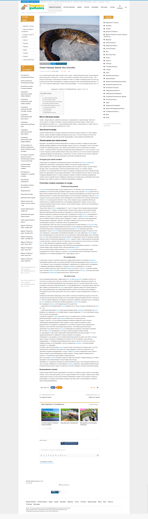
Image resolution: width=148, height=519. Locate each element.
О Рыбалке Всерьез (111, 66)
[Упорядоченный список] (51, 455)
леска (73, 351)
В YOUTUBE (29, 483)
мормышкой (93, 262)
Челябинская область (112, 111)
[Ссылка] (60, 455)
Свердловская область (113, 90)
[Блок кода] (58, 455)
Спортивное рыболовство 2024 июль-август (26, 116)
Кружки (25, 49)
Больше (107, 1)
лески (43, 302)
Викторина (37, 504)
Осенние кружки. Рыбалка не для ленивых (26, 166)
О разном (83, 409)
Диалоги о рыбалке (112, 31)
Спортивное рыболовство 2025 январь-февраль (26, 94)
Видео (79, 7)
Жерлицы (25, 46)
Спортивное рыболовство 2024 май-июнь (28, 124)
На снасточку (47, 111)
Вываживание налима (50, 112)
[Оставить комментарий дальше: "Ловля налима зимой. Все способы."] (68, 71)
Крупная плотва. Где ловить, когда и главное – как (28, 203)
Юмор (107, 117)
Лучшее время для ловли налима (53, 101)
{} (62, 455)
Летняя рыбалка (69, 7)
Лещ (107, 51)
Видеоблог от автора (47, 1)
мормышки (90, 162)
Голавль (108, 28)
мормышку (92, 260)
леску (61, 347)
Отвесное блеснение (50, 107)
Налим (53, 63)
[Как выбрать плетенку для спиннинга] (89, 415)
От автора (29, 504)
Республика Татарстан (112, 87)
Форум (86, 7)
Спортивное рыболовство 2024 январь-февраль (26, 139)
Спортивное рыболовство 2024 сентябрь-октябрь (26, 109)
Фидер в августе (25, 190)
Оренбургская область (112, 75)
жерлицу (70, 364)
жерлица (75, 302)
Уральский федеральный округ (115, 108)
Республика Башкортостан (114, 84)
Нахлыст (95, 1)
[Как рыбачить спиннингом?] (69, 415)
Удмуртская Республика (113, 105)
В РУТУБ (41, 481)
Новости (108, 60)
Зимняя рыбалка (55, 7)
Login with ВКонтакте (70, 443)
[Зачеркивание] (48, 455)
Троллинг (25, 56)
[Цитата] (56, 455)
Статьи (112, 7)
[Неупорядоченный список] (53, 455)
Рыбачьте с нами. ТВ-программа (82, 1)
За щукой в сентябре (27, 194)
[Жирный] (41, 455)
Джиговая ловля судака (28, 197)
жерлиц (55, 316)
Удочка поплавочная (28, 59)
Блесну (68, 239)
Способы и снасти (61, 63)
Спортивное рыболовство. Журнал (116, 96)
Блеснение (43, 189)
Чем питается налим (49, 99)
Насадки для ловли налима (51, 103)
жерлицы (52, 304)
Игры (104, 501)
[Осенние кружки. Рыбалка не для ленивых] (50, 415)
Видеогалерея (92, 501)
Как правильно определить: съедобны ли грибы (28, 174)
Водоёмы (95, 7)
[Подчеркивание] (46, 455)
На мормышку (48, 109)
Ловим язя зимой (94, 397)
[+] (65, 455)
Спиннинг (25, 53)
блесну (97, 195)
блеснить (92, 224)
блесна (46, 200)
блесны (84, 162)
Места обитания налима (50, 98)
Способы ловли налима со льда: (51, 105)
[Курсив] (44, 455)
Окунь (107, 72)
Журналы (104, 7)
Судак (107, 102)
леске (62, 287)
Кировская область (111, 45)
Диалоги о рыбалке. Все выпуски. (63, 1)
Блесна (87, 191)
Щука (107, 114)
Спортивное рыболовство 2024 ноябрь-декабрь (26, 101)
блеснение (85, 216)
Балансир (101, 1)
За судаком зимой (45, 397)
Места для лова (110, 54)
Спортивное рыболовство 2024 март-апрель (26, 132)
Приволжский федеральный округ (116, 81)
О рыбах (108, 69)
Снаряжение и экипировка (113, 93)
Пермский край (110, 78)
